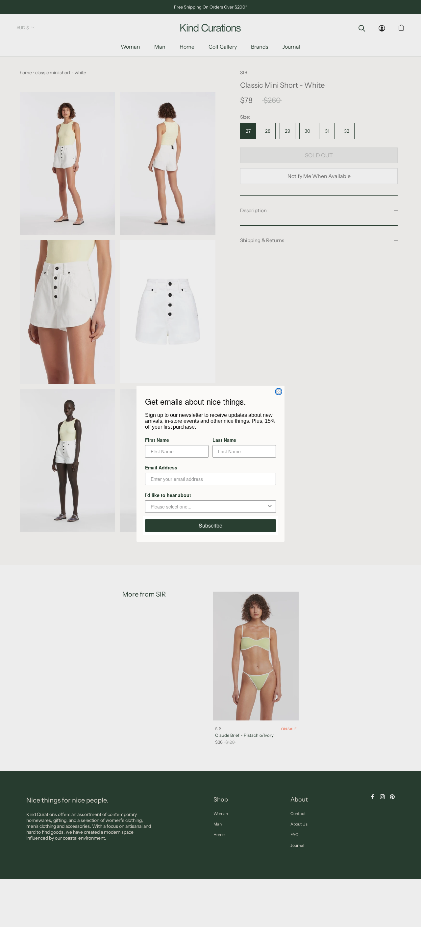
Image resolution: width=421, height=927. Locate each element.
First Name (157, 440)
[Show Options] (269, 506)
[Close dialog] (278, 391)
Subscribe (210, 525)
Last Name (224, 440)
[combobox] (208, 506)
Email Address (161, 467)
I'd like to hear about (168, 495)
